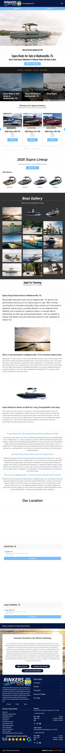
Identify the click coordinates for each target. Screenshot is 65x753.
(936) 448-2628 (9, 613)
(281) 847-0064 (9, 555)
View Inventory (23, 666)
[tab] (25, 148)
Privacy (9, 704)
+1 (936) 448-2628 (39, 733)
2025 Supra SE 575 (12, 131)
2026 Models (28, 70)
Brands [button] (36, 686)
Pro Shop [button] (37, 698)
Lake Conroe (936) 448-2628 (33, 671)
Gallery (36, 70)
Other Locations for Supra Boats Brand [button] (16, 626)
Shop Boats (16, 8)
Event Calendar (6, 727)
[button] (62, 3)
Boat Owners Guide (7, 721)
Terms (25, 704)
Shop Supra (33, 168)
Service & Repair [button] (40, 694)
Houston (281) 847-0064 (41, 666)
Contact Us (5, 720)
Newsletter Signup (7, 716)
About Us (5, 712)
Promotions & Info (7, 723)
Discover (20, 70)
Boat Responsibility (7, 725)
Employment (5, 718)
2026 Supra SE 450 (52, 131)
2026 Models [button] (7, 172)
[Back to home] (12, 3)
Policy (17, 704)
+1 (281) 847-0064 (39, 713)
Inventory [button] (37, 683)
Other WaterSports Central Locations (12, 733)
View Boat (12, 140)
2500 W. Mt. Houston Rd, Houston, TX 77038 (17, 553)
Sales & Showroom (7, 729)
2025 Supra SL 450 (32, 131)
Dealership (43, 70)
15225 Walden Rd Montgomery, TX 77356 (16, 611)
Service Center (6, 731)
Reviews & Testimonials (9, 714)
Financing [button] (37, 690)
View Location (32, 558)
